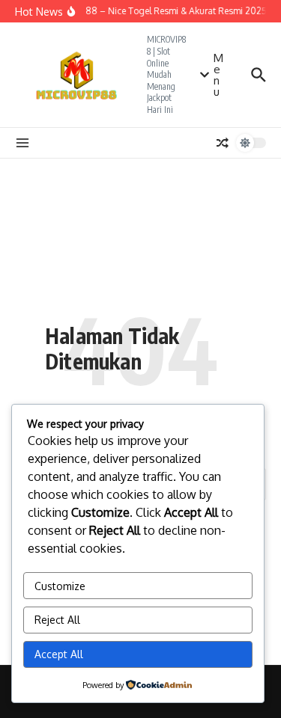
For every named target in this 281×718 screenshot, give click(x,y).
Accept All (58, 654)
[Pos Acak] (223, 143)
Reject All (57, 619)
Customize (59, 586)
